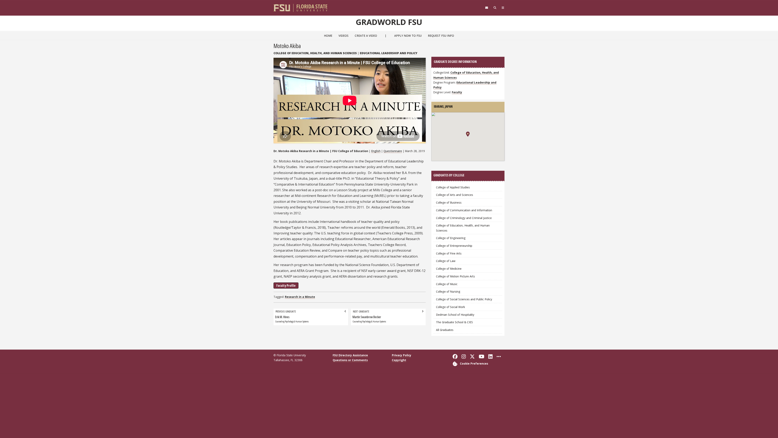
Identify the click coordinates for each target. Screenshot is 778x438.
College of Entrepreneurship (454, 246)
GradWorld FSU (389, 22)
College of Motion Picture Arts (455, 276)
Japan (449, 106)
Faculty (457, 92)
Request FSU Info (441, 36)
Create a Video (366, 36)
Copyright (399, 360)
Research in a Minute (300, 297)
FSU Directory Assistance (350, 355)
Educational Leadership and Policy (388, 53)
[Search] (495, 7)
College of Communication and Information (464, 210)
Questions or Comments (350, 360)
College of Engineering (451, 238)
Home (328, 36)
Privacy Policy (401, 355)
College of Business (449, 202)
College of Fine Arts (449, 253)
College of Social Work (450, 307)
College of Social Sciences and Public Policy (464, 299)
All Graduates (444, 330)
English (375, 151)
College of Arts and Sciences (454, 195)
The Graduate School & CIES (454, 322)
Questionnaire (393, 151)
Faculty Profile (286, 285)
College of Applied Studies (453, 187)
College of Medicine (449, 269)
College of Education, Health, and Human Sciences (315, 53)
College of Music (446, 284)
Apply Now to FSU (408, 36)
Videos (343, 36)
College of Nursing (448, 291)
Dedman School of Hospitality (455, 315)
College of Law (445, 261)
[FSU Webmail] (486, 7)
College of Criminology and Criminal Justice (464, 218)
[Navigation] (503, 7)
